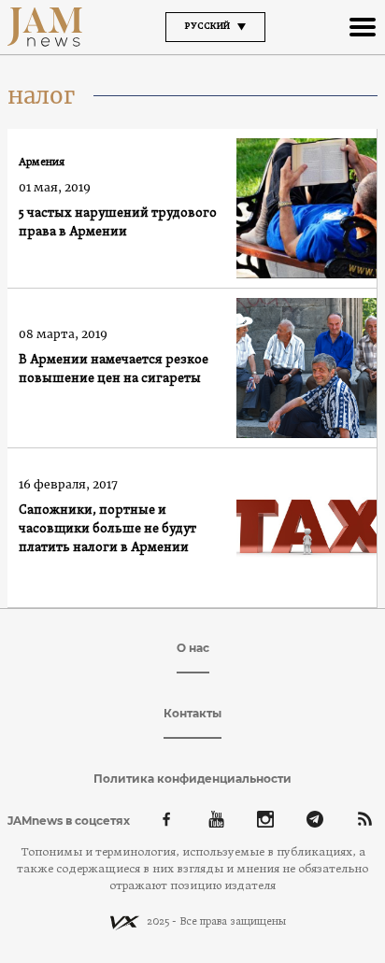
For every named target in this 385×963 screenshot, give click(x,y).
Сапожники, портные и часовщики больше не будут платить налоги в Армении (107, 529)
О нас (193, 648)
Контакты (192, 713)
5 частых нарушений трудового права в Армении (118, 222)
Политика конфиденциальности (192, 779)
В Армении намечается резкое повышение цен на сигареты (113, 369)
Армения (41, 162)
